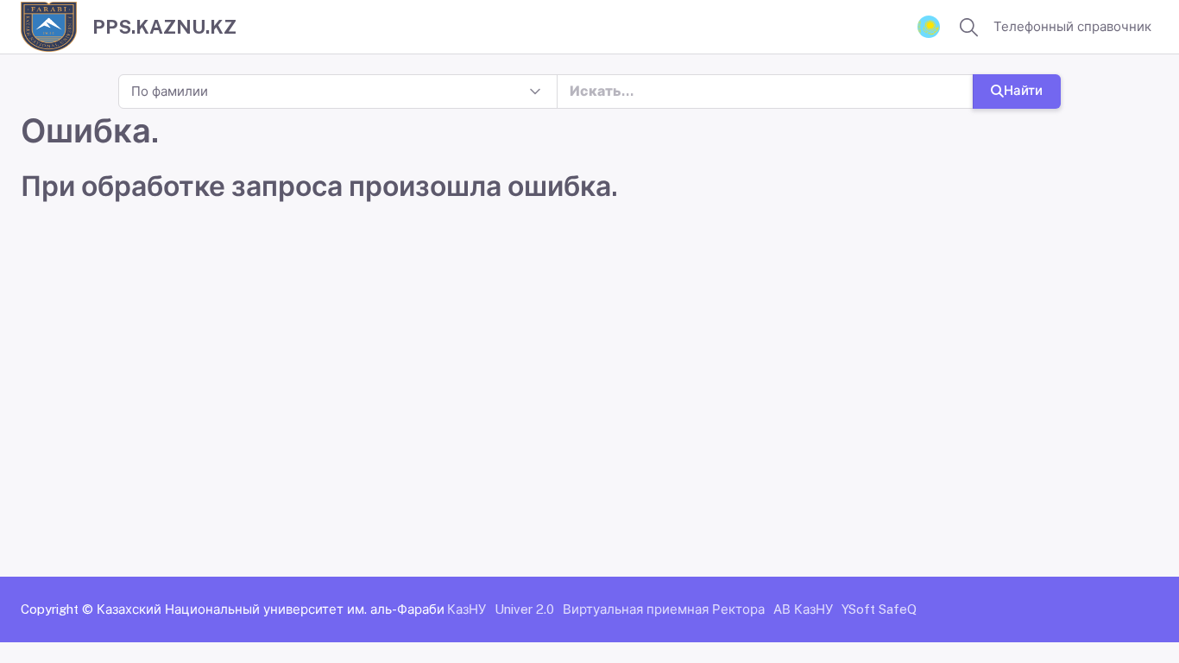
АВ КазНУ (803, 609)
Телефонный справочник (1072, 26)
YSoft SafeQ (879, 609)
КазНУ (466, 609)
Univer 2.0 (524, 609)
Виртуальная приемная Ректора (664, 609)
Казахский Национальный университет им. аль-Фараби (270, 609)
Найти (1023, 90)
